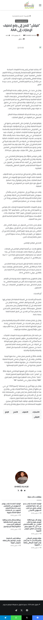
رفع (6, 412)
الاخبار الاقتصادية (17, 16)
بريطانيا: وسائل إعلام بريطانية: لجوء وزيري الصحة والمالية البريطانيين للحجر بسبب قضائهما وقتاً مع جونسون (11, 523)
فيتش (36, 417)
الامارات (35, 412)
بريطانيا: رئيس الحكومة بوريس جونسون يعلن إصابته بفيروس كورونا (12, 540)
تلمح (15, 412)
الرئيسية (26, 16)
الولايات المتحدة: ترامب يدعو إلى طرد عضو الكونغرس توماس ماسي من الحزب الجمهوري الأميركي (32, 507)
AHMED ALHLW (31, 35)
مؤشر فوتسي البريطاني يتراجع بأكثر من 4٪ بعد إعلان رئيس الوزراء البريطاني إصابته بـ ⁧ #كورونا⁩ (32, 541)
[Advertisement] (21, 446)
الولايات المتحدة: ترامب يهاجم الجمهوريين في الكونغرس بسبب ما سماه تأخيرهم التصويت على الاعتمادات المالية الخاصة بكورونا (11, 508)
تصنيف (24, 412)
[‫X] (18, 490)
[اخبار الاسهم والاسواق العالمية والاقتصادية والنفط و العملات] (28, 5)
